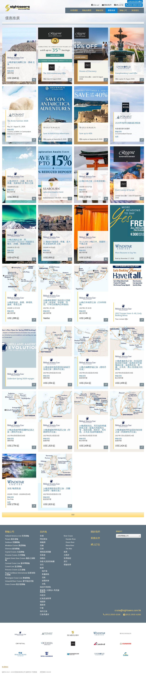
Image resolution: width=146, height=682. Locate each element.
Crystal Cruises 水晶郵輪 (14, 552)
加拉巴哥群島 (45, 587)
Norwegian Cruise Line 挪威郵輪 (17, 578)
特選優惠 (74, 10)
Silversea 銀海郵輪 (12, 549)
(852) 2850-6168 (112, 614)
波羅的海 (45, 581)
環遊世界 (67, 565)
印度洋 (42, 595)
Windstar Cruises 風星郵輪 (15, 545)
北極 (42, 545)
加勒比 (42, 558)
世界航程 (67, 558)
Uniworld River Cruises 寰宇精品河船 (19, 581)
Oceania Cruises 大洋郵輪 (15, 555)
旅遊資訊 (135, 10)
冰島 (44, 584)
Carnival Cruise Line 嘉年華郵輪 (17, 563)
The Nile (69, 549)
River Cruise (68, 536)
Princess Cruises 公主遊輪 (15, 570)
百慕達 (42, 555)
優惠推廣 (111, 10)
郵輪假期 (99, 10)
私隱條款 (5, 667)
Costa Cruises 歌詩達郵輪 (15, 584)
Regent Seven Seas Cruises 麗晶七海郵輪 (20, 559)
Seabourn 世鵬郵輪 (12, 542)
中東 (42, 608)
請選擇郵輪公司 (123, 536)
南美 (65, 552)
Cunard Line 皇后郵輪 (13, 566)
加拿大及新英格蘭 (47, 561)
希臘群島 (45, 574)
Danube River (71, 539)
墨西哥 (42, 605)
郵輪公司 (123, 10)
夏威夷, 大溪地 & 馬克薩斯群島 (49, 591)
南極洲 (42, 542)
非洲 (42, 536)
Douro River (70, 542)
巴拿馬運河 (44, 614)
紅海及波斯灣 (45, 598)
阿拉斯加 (43, 539)
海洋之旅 (43, 611)
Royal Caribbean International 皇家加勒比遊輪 (20, 574)
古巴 (42, 565)
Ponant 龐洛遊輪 (11, 539)
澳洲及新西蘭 (45, 552)
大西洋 (66, 555)
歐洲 (42, 568)
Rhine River (70, 545)
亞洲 (42, 549)
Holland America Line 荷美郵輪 (17, 536)
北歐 (44, 577)
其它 (65, 561)
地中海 (44, 571)
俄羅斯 (42, 602)
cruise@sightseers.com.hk (128, 610)
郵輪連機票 (86, 10)
